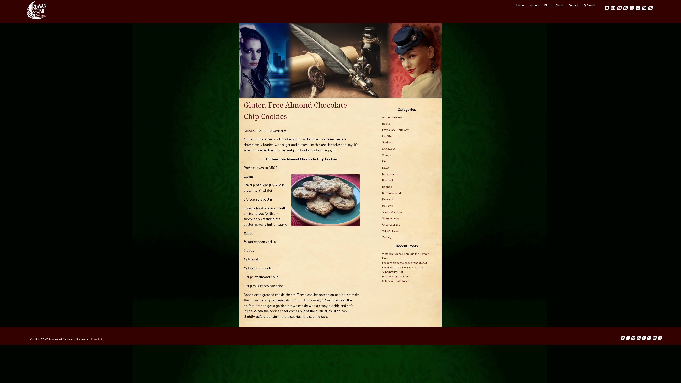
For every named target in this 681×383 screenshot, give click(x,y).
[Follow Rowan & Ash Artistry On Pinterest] (638, 8)
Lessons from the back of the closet (404, 263)
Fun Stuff (387, 136)
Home (520, 5)
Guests (386, 155)
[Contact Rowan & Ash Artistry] (613, 8)
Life (384, 161)
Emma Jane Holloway (395, 130)
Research (388, 199)
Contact (573, 5)
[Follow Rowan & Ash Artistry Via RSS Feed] (650, 8)
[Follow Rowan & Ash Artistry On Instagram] (644, 8)
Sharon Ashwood (392, 212)
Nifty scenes (390, 174)
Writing (386, 237)
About (559, 5)
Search (590, 5)
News (385, 168)
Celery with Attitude (395, 281)
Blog (547, 5)
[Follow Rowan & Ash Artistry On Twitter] (607, 8)
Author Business (392, 117)
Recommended (391, 193)
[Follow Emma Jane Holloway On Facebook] (632, 8)
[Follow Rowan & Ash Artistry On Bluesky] (619, 8)
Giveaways (388, 149)
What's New (390, 231)
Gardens (387, 143)
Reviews (387, 206)
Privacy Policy (97, 339)
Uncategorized (391, 225)
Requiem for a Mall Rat (396, 277)
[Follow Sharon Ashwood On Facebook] (625, 8)
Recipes (387, 187)
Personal (387, 180)
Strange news (390, 218)
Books (386, 124)
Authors (534, 5)
